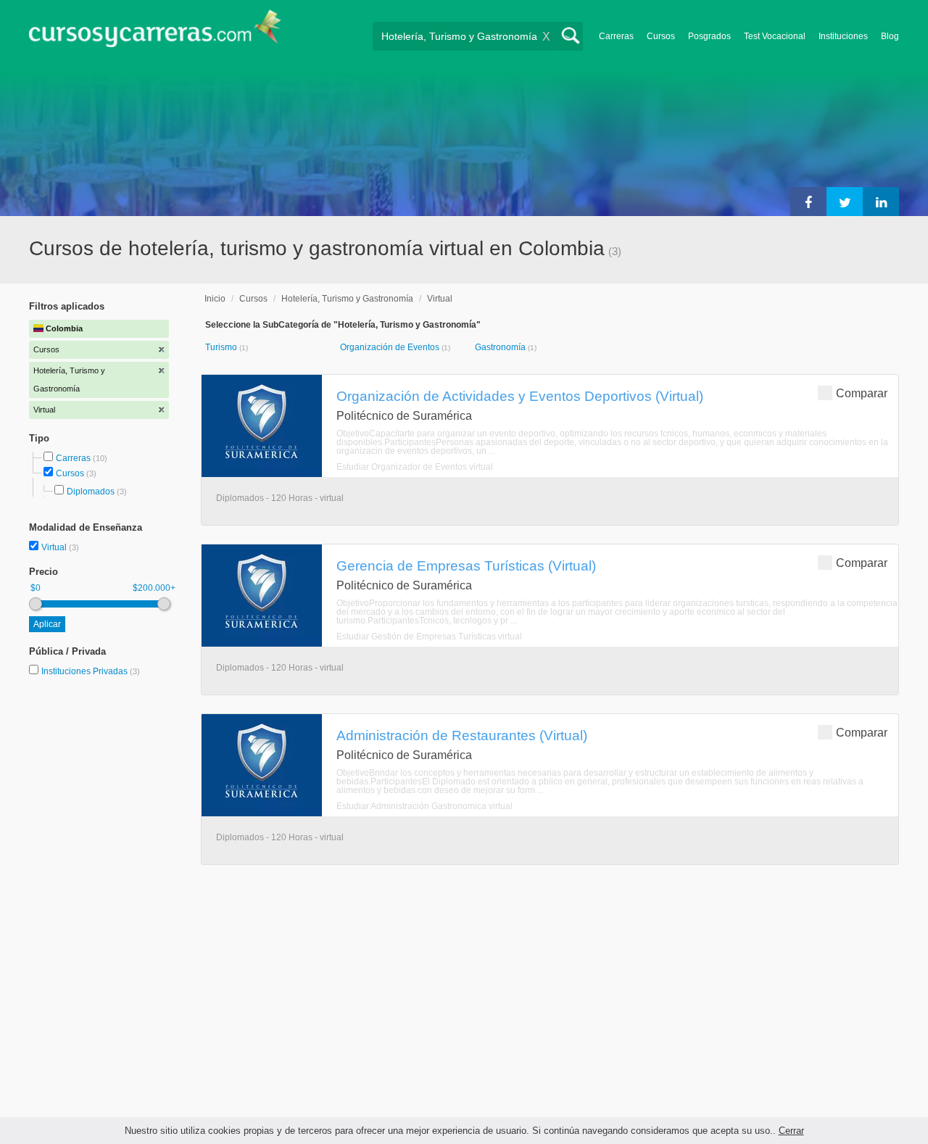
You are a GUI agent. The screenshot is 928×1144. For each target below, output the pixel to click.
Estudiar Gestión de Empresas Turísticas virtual (429, 636)
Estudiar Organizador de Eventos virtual (414, 467)
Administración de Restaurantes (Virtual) (461, 735)
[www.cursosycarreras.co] (155, 33)
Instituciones (843, 36)
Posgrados (709, 36)
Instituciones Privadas (90, 671)
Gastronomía (501, 347)
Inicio (214, 299)
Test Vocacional (774, 36)
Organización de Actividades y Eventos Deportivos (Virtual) (519, 396)
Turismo (222, 347)
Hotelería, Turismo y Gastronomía (347, 299)
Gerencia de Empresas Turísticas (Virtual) (466, 565)
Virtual (55, 547)
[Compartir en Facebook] (808, 201)
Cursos (661, 36)
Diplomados (91, 491)
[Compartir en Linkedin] (881, 201)
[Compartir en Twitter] (844, 201)
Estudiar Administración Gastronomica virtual (424, 806)
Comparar (861, 393)
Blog (890, 36)
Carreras (616, 36)
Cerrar (791, 1130)
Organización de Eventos (391, 347)
